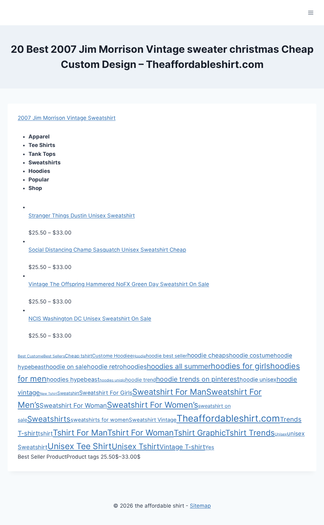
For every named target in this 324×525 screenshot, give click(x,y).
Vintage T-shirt (182, 447)
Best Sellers (54, 356)
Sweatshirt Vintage (153, 420)
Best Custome (30, 356)
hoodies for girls (240, 366)
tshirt (45, 433)
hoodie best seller (166, 356)
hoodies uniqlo (112, 380)
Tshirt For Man (80, 432)
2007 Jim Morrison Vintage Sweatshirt (66, 118)
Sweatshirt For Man (169, 392)
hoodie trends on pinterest (198, 379)
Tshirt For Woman (140, 432)
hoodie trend (140, 379)
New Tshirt (48, 394)
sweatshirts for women (100, 420)
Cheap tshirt (78, 356)
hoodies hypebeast (73, 379)
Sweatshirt (68, 393)
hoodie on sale (66, 366)
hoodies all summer (179, 366)
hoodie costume (251, 355)
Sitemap (200, 506)
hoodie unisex (258, 379)
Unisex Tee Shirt (79, 446)
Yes (209, 447)
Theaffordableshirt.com (228, 418)
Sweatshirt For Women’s (152, 405)
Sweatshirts (49, 419)
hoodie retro (105, 366)
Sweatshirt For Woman (73, 405)
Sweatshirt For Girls (105, 392)
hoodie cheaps (208, 355)
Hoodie (139, 356)
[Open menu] (310, 12)
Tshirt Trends (250, 432)
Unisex (281, 434)
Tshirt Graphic (199, 432)
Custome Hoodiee (112, 356)
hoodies (135, 366)
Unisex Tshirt (135, 446)
